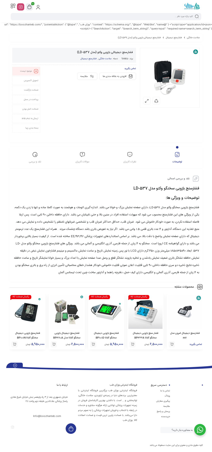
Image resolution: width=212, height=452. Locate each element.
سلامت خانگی (193, 38)
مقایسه (166, 406)
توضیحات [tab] (177, 162)
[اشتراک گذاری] (156, 100)
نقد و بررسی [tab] (35, 162)
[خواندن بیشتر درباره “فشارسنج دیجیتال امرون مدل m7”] (172, 344)
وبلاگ (167, 396)
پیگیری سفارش (163, 401)
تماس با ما (165, 391)
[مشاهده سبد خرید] (29, 7)
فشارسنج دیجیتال (174, 38)
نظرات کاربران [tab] (129, 162)
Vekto (125, 59)
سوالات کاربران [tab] (82, 162)
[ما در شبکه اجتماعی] (20, 7)
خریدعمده (165, 417)
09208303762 (53, 408)
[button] (132, 344)
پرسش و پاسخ (163, 411)
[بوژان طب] (192, 7)
